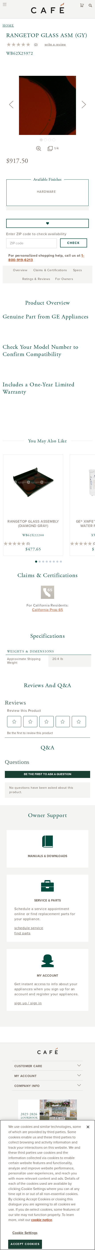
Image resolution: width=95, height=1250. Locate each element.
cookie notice (41, 1220)
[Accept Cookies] (88, 1127)
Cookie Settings (24, 1233)
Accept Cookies (25, 1244)
